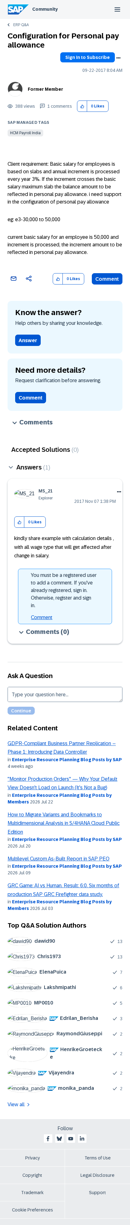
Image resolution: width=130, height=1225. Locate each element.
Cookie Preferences (32, 1209)
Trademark (32, 1192)
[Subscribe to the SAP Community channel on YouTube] (70, 1138)
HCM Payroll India (25, 133)
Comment (107, 279)
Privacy (32, 1157)
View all (16, 1104)
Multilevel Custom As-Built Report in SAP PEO (58, 858)
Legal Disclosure (97, 1175)
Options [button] (118, 57)
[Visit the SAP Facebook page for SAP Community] (47, 1138)
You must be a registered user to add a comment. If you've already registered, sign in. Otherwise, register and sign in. (64, 590)
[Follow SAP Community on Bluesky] (59, 1138)
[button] (82, 106)
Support (97, 1192)
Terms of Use (98, 1157)
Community (45, 9)
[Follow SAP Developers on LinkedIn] (82, 1138)
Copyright (32, 1175)
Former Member (45, 89)
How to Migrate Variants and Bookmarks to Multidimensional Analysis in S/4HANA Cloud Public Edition (64, 823)
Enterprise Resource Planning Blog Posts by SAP (67, 759)
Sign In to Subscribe (87, 57)
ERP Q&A (21, 25)
